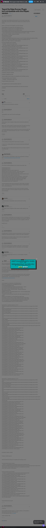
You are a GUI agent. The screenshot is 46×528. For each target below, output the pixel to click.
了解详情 (25, 262)
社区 (34, 1)
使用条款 (16, 264)
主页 (5, 2)
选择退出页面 (23, 265)
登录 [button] (40, 1)
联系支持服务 (31, 1)
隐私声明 (14, 264)
